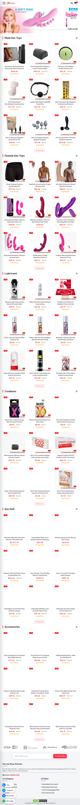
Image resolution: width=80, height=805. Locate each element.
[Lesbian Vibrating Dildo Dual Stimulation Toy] (65, 242)
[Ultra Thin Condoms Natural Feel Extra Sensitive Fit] (40, 478)
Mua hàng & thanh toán (49, 787)
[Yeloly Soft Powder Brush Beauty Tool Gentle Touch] (40, 678)
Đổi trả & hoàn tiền (48, 793)
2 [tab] (40, 31)
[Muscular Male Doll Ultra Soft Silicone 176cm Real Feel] (14, 525)
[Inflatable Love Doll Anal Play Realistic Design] (14, 596)
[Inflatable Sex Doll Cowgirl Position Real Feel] (65, 596)
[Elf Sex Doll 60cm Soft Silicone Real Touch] (65, 525)
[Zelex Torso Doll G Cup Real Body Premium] (65, 560)
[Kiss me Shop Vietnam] (12, 3)
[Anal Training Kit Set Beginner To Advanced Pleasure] (65, 89)
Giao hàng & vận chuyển (50, 784)
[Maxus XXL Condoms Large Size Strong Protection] (14, 407)
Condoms (10, 391)
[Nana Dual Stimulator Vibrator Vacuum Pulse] (14, 242)
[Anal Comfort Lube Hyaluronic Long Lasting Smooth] (40, 360)
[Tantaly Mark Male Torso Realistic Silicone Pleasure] (40, 525)
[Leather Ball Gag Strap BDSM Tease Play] (40, 89)
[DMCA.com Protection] (40, 800)
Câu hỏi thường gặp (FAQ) (50, 790)
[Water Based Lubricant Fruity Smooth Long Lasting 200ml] (40, 714)
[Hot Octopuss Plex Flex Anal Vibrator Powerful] (65, 125)
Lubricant (11, 273)
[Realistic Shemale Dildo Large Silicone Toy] (14, 678)
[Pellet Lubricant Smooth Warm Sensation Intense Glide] (40, 325)
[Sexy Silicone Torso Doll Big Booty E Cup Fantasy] (40, 560)
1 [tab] (39, 31)
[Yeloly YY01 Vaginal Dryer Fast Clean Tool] (65, 678)
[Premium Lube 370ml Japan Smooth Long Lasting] (65, 360)
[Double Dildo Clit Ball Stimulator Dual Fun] (40, 242)
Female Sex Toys (15, 155)
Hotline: (11, 775)
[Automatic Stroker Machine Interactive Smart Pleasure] (14, 53)
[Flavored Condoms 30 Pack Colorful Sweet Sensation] (65, 407)
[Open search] (71, 3)
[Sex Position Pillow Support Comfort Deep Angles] (40, 53)
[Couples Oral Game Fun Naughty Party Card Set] (65, 289)
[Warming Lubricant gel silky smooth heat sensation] (65, 325)
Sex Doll (9, 509)
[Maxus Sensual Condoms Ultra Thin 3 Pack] (40, 407)
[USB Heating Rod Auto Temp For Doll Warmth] (65, 642)
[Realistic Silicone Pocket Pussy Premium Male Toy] (14, 560)
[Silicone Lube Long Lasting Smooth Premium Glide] (14, 289)
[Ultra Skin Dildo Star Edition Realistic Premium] (65, 171)
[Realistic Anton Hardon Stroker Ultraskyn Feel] (40, 171)
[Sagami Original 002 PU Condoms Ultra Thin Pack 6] (65, 442)
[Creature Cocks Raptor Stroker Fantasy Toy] (65, 53)
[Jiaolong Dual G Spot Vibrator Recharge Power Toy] (14, 207)
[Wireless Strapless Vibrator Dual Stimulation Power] (40, 207)
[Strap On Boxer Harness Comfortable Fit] (14, 171)
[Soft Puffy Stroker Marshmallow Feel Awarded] (14, 89)
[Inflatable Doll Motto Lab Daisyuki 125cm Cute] (40, 596)
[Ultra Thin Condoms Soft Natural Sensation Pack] (65, 478)
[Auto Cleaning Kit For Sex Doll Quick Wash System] (14, 642)
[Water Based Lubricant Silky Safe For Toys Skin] (65, 714)
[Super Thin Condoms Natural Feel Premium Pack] (14, 478)
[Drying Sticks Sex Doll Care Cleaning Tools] (14, 714)
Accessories (12, 626)
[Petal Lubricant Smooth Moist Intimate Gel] (14, 325)
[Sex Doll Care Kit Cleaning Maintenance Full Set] (40, 642)
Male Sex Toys (13, 38)
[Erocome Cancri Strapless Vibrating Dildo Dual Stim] (65, 207)
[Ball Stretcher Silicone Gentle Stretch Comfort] (14, 442)
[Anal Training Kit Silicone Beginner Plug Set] (40, 125)
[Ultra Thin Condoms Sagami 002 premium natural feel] (40, 442)
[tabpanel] (40, 19)
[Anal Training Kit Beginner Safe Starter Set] (14, 125)
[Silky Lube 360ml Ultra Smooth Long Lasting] (40, 289)
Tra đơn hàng (60, 756)
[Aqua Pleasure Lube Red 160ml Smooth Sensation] (14, 360)
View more (40, 150)
